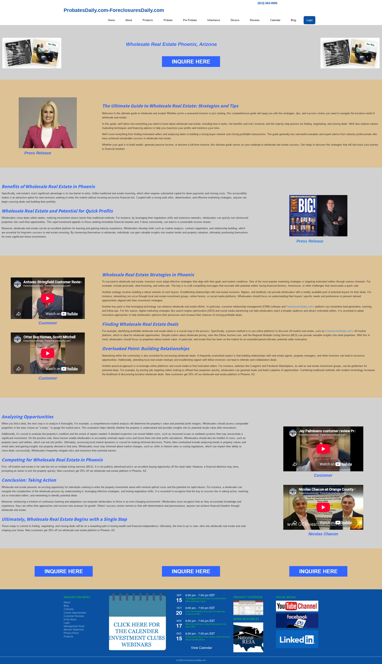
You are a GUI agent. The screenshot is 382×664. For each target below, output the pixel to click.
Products (148, 20)
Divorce (235, 20)
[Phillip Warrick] (318, 215)
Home (111, 20)
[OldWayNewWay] (32, 53)
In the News (70, 619)
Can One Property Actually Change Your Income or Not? (205, 612)
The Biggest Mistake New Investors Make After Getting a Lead (205, 599)
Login (309, 20)
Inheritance (213, 20)
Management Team (74, 626)
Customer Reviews (74, 616)
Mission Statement (74, 629)
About (128, 20)
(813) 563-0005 (267, 3)
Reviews (255, 20)
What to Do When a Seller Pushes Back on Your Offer (205, 625)
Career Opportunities (75, 612)
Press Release (309, 241)
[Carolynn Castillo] (48, 123)
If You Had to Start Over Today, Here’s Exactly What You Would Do (207, 638)
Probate (168, 20)
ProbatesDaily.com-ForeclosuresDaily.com (114, 10)
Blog (293, 20)
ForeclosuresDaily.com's (300, 306)
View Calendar (201, 647)
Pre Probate (190, 20)
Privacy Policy (71, 633)
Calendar (275, 20)
